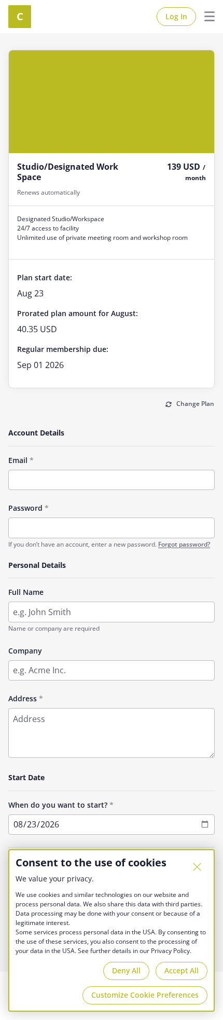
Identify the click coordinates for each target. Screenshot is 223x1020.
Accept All (181, 970)
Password (25, 508)
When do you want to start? (57, 805)
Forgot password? (184, 544)
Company (25, 651)
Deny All (126, 970)
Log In (176, 16)
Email (17, 460)
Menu (205, 16)
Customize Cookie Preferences (145, 995)
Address (22, 698)
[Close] (197, 866)
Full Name (26, 592)
